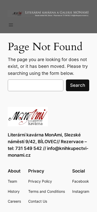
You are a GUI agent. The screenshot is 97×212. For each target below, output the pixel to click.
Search (77, 85)
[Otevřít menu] (11, 25)
